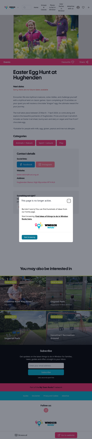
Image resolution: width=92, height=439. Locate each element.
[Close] (69, 201)
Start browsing (29, 237)
